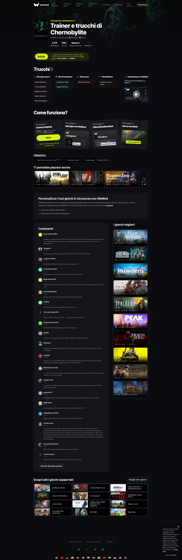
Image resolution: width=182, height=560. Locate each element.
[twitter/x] (87, 549)
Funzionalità (106, 5)
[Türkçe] (104, 558)
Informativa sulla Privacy (94, 541)
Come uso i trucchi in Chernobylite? (53, 210)
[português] (94, 558)
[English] (56, 558)
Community (118, 5)
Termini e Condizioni (75, 541)
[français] (83, 558)
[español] (78, 558)
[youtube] (103, 550)
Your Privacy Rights (171, 555)
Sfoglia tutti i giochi (137, 480)
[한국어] (72, 558)
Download (142, 5)
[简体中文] (62, 558)
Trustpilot (109, 206)
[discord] (79, 549)
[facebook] (95, 550)
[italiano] (120, 558)
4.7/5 (54, 42)
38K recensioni (54, 45)
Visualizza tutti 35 (102, 160)
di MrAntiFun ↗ (88, 45)
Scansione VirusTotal (76, 45)
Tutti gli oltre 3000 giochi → (62, 21)
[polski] (88, 558)
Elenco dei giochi (67, 5)
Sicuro (74, 42)
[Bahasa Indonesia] (115, 558)
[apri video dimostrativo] (136, 94)
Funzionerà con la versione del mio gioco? (55, 213)
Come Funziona (54, 5)
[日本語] (99, 558)
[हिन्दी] (109, 558)
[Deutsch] (67, 558)
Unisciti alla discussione (51, 466)
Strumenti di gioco (93, 5)
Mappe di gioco (79, 5)
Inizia (41, 56)
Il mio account (129, 5)
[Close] (178, 526)
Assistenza (109, 541)
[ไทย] (125, 558)
